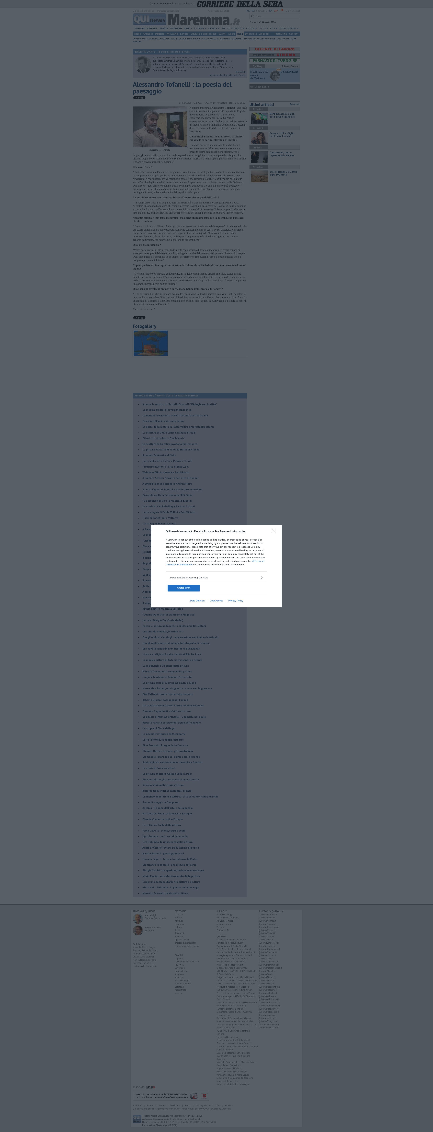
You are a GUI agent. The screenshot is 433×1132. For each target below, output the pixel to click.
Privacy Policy (235, 600)
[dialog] (216, 566)
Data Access (216, 600)
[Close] (275, 532)
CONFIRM (183, 588)
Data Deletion (197, 600)
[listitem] (216, 577)
